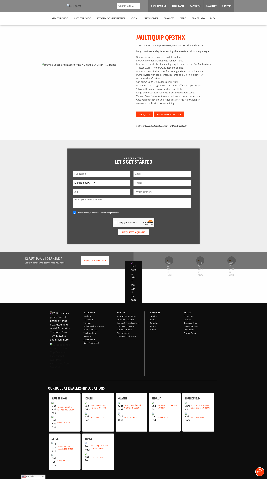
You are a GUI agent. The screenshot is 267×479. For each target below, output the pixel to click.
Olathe (122, 398)
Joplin (88, 398)
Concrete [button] (169, 18)
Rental (153, 326)
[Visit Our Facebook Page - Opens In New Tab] (169, 260)
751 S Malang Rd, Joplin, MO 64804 (98, 406)
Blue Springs (59, 398)
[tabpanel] (80, 64)
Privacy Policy (190, 333)
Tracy (88, 438)
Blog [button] (213, 18)
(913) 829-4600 (130, 417)
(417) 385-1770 (97, 417)
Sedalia (156, 398)
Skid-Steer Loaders (125, 319)
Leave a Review (191, 326)
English (30, 476)
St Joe (54, 438)
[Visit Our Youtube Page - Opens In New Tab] (200, 260)
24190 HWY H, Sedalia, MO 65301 (167, 406)
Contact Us (189, 316)
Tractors (87, 323)
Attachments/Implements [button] (111, 18)
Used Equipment (91, 343)
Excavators (88, 319)
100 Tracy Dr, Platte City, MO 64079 (99, 446)
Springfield (192, 398)
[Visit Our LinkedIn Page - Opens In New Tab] (231, 260)
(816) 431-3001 (97, 457)
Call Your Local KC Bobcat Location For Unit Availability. (161, 125)
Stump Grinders (124, 329)
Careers (187, 319)
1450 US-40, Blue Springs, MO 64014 (65, 408)
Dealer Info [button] (198, 18)
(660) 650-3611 (164, 417)
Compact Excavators (126, 326)
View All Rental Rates (126, 316)
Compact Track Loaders (128, 323)
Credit (153, 329)
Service (153, 316)
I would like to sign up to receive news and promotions (98, 213)
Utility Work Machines (93, 326)
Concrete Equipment (126, 336)
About (187, 312)
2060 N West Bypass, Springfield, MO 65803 (201, 406)
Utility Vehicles (90, 329)
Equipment (90, 312)
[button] (74, 5)
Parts (152, 319)
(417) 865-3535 (197, 417)
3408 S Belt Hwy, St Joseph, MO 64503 (65, 447)
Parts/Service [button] (151, 18)
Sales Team (189, 329)
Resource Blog (190, 323)
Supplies (154, 323)
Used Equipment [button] (82, 18)
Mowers (87, 336)
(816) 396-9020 (63, 460)
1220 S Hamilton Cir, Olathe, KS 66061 (133, 406)
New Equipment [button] (60, 18)
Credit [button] (183, 18)
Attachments (89, 339)
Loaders (87, 316)
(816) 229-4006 (63, 422)
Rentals (122, 312)
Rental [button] (134, 18)
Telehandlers (89, 333)
